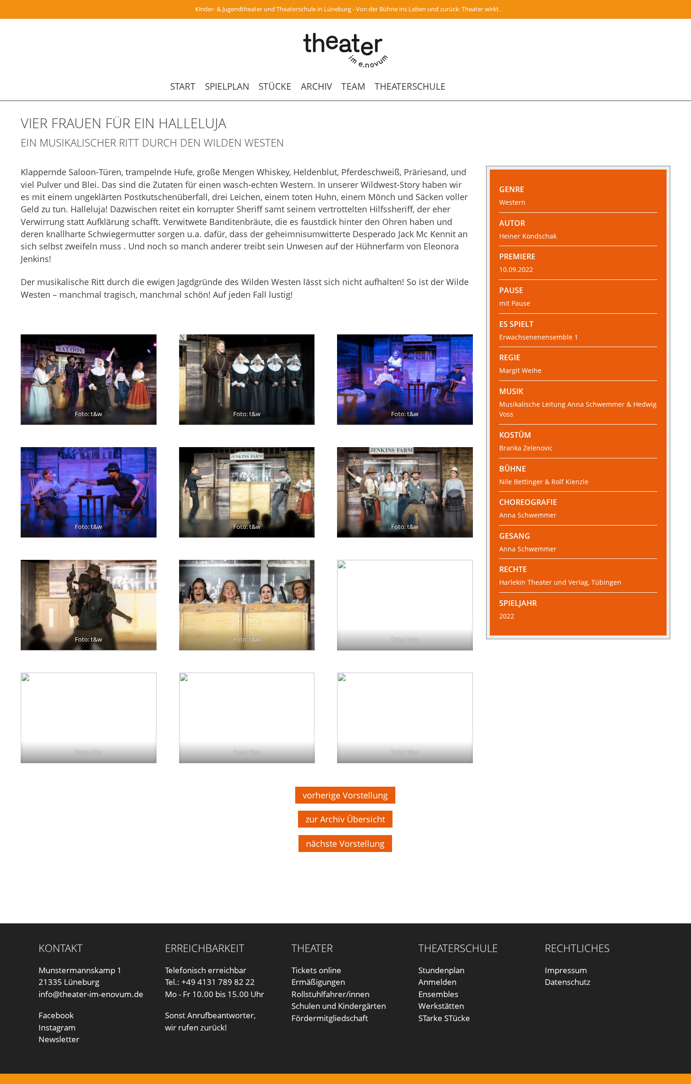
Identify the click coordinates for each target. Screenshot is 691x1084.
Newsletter (59, 1039)
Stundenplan (441, 970)
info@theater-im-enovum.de (91, 994)
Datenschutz (567, 981)
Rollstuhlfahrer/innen (330, 994)
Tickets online (316, 970)
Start (183, 86)
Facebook (56, 1015)
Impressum (566, 970)
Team (353, 86)
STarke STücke (444, 1018)
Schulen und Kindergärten (338, 1005)
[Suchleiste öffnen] (510, 86)
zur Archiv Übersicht (345, 819)
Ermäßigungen (318, 981)
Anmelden (437, 981)
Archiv (316, 86)
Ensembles (438, 994)
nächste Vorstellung (345, 843)
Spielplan (227, 86)
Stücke (275, 86)
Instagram (57, 1027)
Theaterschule (410, 86)
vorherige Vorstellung (345, 795)
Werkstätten (441, 1005)
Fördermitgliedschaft (329, 1018)
